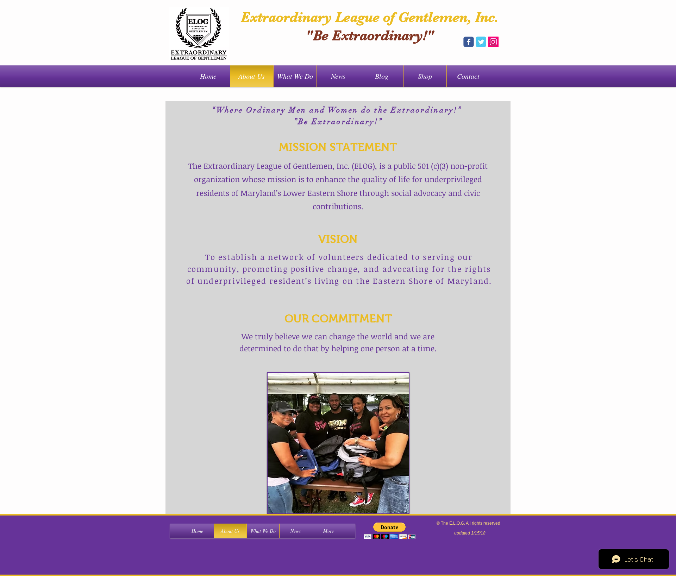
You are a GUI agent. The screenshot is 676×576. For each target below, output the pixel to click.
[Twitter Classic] (481, 42)
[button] (338, 443)
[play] (394, 507)
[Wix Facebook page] (468, 42)
